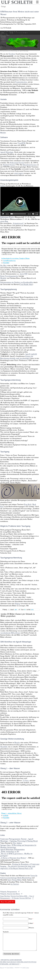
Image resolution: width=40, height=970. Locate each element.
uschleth (5, 815)
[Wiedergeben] (3, 214)
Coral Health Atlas (26, 284)
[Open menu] (37, 2)
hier (9, 880)
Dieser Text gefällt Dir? (7, 902)
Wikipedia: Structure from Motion (10, 894)
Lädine (2, 186)
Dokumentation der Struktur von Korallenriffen (16, 282)
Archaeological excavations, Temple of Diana (15, 258)
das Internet (15, 884)
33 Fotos (26, 780)
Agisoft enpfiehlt (31, 354)
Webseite (31, 928)
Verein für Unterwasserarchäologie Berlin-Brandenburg (18, 876)
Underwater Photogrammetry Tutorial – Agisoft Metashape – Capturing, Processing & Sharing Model (19, 840)
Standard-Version (9, 165)
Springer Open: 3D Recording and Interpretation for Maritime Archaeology (18, 846)
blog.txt (2, 967)
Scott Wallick (10, 967)
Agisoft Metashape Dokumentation (12, 849)
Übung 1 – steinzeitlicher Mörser (11, 813)
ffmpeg (17, 603)
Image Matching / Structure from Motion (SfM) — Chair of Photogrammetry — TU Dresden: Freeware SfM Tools (17, 897)
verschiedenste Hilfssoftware (10, 633)
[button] (20, 201)
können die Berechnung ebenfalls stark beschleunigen (16, 357)
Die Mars (3, 265)
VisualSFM (21, 143)
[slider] (18, 213)
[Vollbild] (37, 214)
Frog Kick (27, 504)
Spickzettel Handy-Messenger (11, 960)
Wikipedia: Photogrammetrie (8, 891)
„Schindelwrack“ (18, 223)
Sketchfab (6, 263)
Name (30, 919)
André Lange (25, 967)
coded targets (18, 173)
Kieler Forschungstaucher (9, 276)
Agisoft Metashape (6, 152)
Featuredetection (21, 82)
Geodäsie (12, 54)
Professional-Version (17, 162)
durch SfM (23, 274)
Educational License (30, 165)
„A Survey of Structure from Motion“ (13, 858)
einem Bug (4, 221)
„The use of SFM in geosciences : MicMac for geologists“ (16, 854)
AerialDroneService (9, 260)
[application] (20, 201)
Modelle (3, 278)
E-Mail (31, 923)
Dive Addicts (17, 843)
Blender (3, 132)
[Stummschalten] (33, 214)
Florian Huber (17, 880)
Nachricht (6, 932)
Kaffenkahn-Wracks (7, 217)
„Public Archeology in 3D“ (9, 851)
